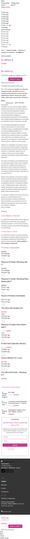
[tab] (9, 103)
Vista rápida (8, 259)
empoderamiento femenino (9, 93)
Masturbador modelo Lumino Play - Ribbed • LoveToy (17, 410)
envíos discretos (22, 93)
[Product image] (5, 255)
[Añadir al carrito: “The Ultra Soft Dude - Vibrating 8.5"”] (3, 369)
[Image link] (7, 461)
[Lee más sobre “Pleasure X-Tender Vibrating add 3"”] (3, 259)
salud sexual (9, 97)
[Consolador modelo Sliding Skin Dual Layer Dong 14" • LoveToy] (4, 404)
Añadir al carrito (15, 79)
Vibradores (21, 50)
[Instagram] (8, 471)
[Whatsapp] (12, 471)
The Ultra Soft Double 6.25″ (12, 308)
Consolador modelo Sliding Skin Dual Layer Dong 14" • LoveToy (17, 402)
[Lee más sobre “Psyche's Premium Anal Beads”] (3, 293)
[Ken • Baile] (4, 394)
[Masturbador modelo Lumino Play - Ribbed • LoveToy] (4, 412)
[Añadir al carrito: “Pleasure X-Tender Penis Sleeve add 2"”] (3, 321)
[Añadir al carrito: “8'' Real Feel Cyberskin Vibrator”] (3, 340)
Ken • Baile (11, 392)
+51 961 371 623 (6, 466)
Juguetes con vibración (8, 52)
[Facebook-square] (3, 471)
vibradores (25, 97)
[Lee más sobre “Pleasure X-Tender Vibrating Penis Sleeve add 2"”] (3, 276)
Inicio (2, 50)
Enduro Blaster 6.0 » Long (11, 358)
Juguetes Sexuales (11, 50)
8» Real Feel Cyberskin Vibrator (13, 343)
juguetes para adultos (7, 95)
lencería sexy (18, 95)
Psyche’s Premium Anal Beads (13, 296)
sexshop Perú (17, 97)
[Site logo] (6, 4)
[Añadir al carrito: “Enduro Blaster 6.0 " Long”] (3, 355)
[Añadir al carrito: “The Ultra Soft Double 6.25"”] (3, 305)
